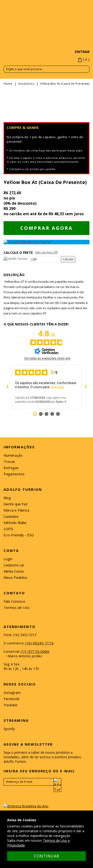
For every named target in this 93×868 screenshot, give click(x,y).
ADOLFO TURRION (46, 39)
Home (8, 84)
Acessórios (26, 84)
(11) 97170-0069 (35, 651)
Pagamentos (14, 473)
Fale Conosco (14, 601)
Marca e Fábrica (16, 510)
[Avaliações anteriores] (7, 386)
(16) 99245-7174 (39, 643)
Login (8, 558)
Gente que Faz (16, 504)
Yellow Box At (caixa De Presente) (64, 84)
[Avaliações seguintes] (85, 386)
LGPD (8, 528)
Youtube (10, 704)
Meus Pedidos (15, 577)
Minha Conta (14, 571)
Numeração (13, 455)
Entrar (82, 51)
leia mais (57, 387)
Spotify (9, 728)
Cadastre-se (14, 565)
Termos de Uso (17, 607)
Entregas (11, 467)
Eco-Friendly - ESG (19, 535)
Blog (7, 497)
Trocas (9, 461)
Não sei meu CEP (46, 252)
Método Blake (15, 522)
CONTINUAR (46, 856)
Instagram (12, 692)
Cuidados (11, 516)
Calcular (68, 259)
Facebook (11, 698)
